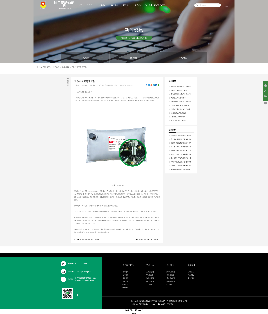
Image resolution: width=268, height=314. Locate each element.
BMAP (153, 304)
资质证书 (125, 281)
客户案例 (114, 5)
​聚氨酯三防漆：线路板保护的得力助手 (181, 94)
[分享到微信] (159, 85)
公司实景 (125, 275)
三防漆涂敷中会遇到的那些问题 (181, 101)
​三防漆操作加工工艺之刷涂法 (148, 239)
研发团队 (125, 284)
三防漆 (76, 98)
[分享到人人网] (156, 85)
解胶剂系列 (150, 281)
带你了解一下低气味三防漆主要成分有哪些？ (181, 158)
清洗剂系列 (150, 278)
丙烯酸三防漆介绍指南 (178, 98)
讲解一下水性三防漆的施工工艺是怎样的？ (181, 151)
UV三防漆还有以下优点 (178, 113)
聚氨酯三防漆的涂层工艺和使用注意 (181, 87)
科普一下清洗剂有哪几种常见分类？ (181, 155)
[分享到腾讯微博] (154, 85)
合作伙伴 (125, 287)
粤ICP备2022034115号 (174, 301)
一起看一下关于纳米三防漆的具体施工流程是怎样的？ (181, 136)
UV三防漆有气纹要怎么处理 (180, 105)
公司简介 (125, 272)
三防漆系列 (150, 272)
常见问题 (183, 58)
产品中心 (102, 5)
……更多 (149, 284)
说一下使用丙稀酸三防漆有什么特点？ (181, 139)
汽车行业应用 (170, 272)
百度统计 (171, 304)
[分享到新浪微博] (151, 85)
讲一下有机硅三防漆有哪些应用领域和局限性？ (181, 147)
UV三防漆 (149, 275)
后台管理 (162, 304)
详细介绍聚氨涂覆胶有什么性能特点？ (181, 162)
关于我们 (90, 5)
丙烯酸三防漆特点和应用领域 (180, 109)
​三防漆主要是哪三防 (79, 67)
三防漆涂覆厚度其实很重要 (90, 239)
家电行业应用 (170, 281)
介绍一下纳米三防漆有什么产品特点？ (181, 166)
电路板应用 (170, 275)
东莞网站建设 (144, 304)
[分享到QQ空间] (149, 85)
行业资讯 (191, 275)
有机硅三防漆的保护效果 (179, 90)
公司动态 (85, 58)
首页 (80, 5)
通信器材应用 (170, 278)
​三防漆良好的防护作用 (178, 117)
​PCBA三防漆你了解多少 (178, 120)
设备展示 (125, 278)
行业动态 (134, 58)
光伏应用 (169, 284)
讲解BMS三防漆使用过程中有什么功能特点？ (181, 143)
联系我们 (138, 5)
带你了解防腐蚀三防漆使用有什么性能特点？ (181, 170)
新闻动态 (126, 5)
